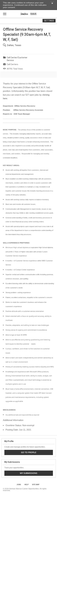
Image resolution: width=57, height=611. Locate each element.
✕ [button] (52, 3)
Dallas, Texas (14, 45)
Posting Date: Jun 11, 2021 (18, 429)
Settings (49, 20)
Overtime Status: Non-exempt (20, 425)
